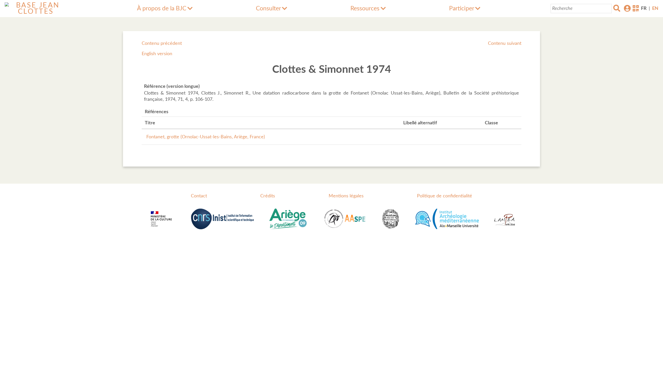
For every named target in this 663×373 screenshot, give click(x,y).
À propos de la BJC (161, 8)
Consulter (268, 8)
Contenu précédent (162, 43)
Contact (199, 196)
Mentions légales (346, 196)
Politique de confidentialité (444, 196)
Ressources (364, 8)
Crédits (267, 196)
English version (157, 54)
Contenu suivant (504, 43)
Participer (461, 8)
